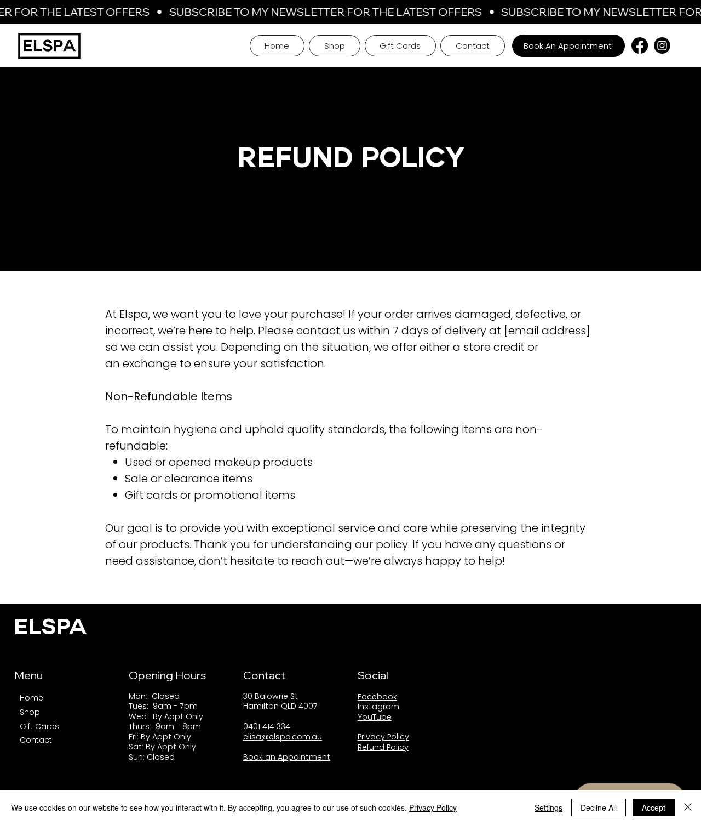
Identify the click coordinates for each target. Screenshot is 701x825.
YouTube (375, 717)
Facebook (377, 696)
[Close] (687, 807)
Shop (30, 712)
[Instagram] (662, 45)
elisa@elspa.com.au (282, 736)
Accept (653, 807)
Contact (36, 740)
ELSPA (50, 629)
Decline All (599, 807)
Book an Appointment (286, 757)
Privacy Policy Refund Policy (383, 741)
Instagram (378, 706)
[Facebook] (639, 45)
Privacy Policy (433, 807)
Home (31, 697)
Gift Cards (39, 726)
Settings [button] (548, 807)
